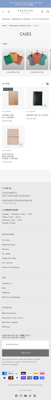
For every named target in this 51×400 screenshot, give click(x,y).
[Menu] (3, 12)
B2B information (9, 313)
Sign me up (25, 353)
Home (4, 25)
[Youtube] (25, 395)
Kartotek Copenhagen (21, 385)
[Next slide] (48, 4)
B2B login (6, 327)
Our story (6, 240)
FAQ (3, 288)
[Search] (9, 11)
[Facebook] (16, 395)
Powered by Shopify (36, 385)
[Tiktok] (30, 395)
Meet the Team (8, 245)
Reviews (5, 249)
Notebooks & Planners (21, 19)
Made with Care (9, 258)
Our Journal (7, 263)
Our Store (6, 254)
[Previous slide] (3, 4)
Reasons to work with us (12, 318)
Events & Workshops (10, 267)
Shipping (6, 293)
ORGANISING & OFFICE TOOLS (20, 25)
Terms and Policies (25, 390)
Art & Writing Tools (41, 19)
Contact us (7, 283)
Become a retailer (10, 322)
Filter (7, 84)
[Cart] (48, 11)
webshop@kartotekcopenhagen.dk (17, 200)
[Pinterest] (34, 395)
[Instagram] (20, 395)
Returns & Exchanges (11, 297)
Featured (6, 19)
